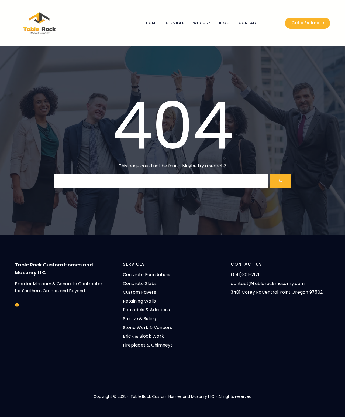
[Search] (280, 181)
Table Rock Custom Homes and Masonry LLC (172, 396)
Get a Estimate (307, 23)
